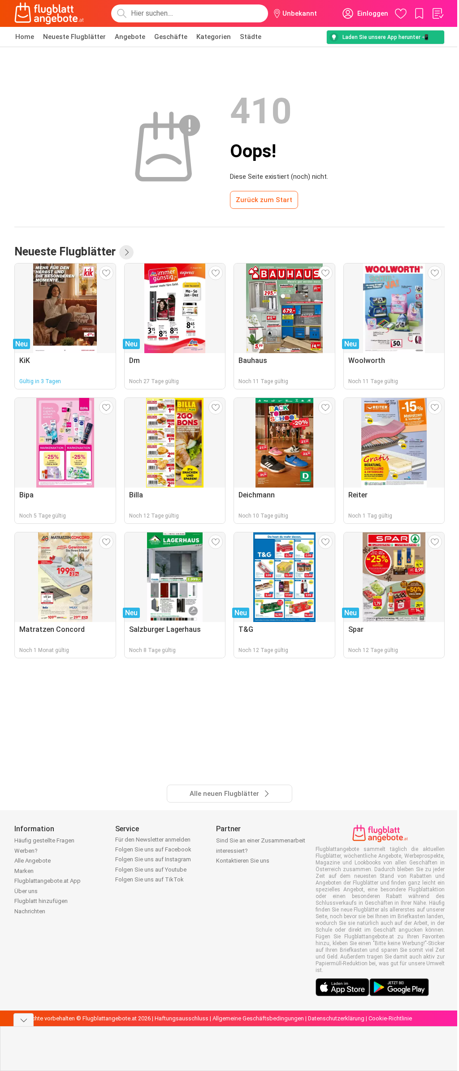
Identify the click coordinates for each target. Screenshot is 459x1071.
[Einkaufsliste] (437, 13)
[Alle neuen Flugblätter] (126, 252)
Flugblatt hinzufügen (41, 901)
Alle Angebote (32, 860)
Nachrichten (29, 911)
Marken (24, 871)
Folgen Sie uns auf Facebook (153, 849)
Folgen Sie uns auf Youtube (150, 869)
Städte (250, 37)
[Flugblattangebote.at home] (49, 13)
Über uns (26, 891)
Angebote (130, 37)
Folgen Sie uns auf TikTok (149, 879)
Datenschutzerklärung (336, 1018)
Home (24, 37)
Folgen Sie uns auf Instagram (153, 859)
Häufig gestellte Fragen (44, 840)
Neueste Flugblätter (74, 37)
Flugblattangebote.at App (47, 880)
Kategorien (213, 37)
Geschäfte (170, 37)
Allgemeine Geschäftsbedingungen (258, 1018)
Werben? (26, 850)
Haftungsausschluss (181, 1018)
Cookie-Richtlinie (390, 1018)
